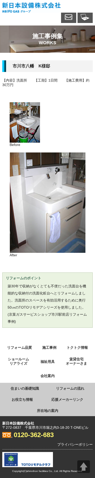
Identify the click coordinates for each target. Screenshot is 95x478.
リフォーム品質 (19, 347)
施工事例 (49, 347)
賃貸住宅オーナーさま (76, 361)
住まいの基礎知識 (25, 388)
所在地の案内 (47, 411)
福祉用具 (48, 362)
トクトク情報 (77, 347)
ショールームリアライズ (18, 361)
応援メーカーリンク (67, 399)
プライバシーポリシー (75, 444)
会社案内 (48, 376)
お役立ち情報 (22, 399)
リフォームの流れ (70, 388)
